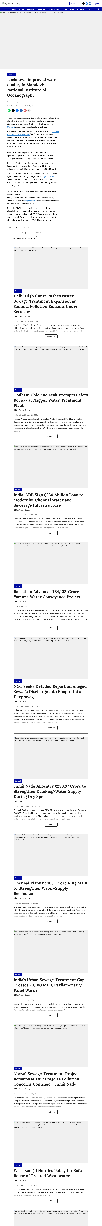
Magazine (41, 9)
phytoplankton (48, 176)
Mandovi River (28, 227)
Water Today (12, 102)
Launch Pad (92, 9)
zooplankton (29, 200)
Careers (80, 9)
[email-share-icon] (25, 112)
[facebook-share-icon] (17, 112)
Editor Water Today (22, 316)
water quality (14, 227)
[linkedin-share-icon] (21, 112)
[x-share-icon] (13, 112)
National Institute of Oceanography (22, 238)
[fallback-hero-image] (51, 268)
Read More (51, 336)
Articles (30, 9)
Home (13, 9)
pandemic (51, 152)
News (21, 9)
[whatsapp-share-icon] (9, 112)
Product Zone (68, 9)
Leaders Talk (53, 9)
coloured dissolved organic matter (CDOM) (25, 233)
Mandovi (11, 127)
